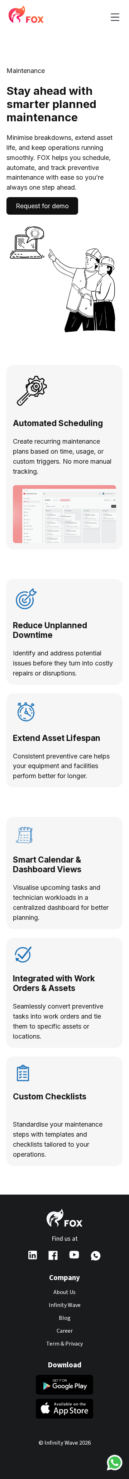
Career (65, 1331)
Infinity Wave (65, 1305)
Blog (65, 1318)
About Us (64, 1292)
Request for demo (42, 206)
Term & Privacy (64, 1344)
